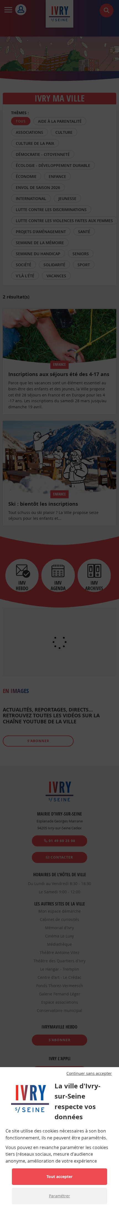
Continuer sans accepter (89, 1073)
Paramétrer (59, 1195)
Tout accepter (59, 1176)
